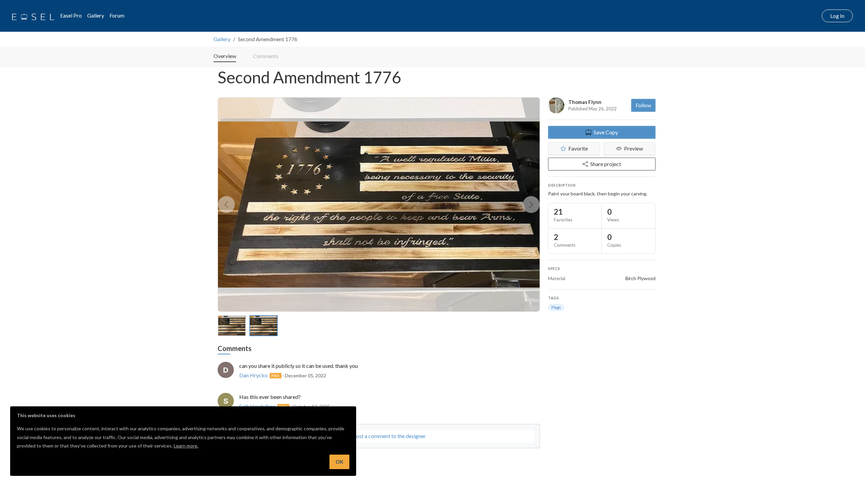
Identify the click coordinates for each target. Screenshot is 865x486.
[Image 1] (232, 325)
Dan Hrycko (253, 375)
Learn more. (186, 446)
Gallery (95, 15)
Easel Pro (71, 15)
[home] (33, 16)
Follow (643, 105)
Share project (605, 164)
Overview (225, 56)
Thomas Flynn (584, 102)
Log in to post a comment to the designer (379, 436)
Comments (265, 56)
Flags (556, 307)
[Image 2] (263, 325)
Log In (837, 15)
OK (339, 462)
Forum (116, 15)
